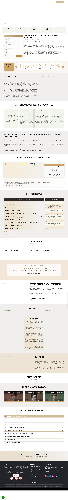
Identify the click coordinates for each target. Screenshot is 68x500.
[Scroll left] (16, 67)
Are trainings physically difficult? (13, 445)
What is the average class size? (12, 442)
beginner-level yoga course (23, 140)
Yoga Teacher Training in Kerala (9, 484)
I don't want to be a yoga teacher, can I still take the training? (19, 433)
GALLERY (55, 5)
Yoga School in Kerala (18, 466)
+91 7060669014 (47, 471)
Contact (32, 474)
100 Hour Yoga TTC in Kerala (35, 466)
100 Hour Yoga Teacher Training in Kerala (30, 484)
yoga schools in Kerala (18, 270)
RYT (36, 271)
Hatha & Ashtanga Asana (10, 247)
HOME (29, 5)
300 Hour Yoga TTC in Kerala (35, 469)
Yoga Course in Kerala (29, 486)
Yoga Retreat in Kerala (59, 486)
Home (5, 23)
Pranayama (7, 253)
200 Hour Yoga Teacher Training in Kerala (43, 484)
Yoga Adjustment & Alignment (11, 250)
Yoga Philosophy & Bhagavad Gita (43, 247)
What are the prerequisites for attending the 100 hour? (17, 436)
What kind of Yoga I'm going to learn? (14, 430)
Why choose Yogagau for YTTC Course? (14, 424)
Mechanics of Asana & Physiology (42, 250)
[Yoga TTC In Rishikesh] (3, 497)
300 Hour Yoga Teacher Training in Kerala (33, 41)
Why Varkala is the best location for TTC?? (15, 427)
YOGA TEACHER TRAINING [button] (40, 5)
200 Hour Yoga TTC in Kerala (10, 486)
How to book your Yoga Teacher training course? (16, 416)
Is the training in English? (11, 439)
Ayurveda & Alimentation (41, 255)
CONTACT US (61, 5)
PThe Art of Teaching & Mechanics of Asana (44, 253)
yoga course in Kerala (33, 51)
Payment (32, 472)
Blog (31, 471)
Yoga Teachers (51, 486)
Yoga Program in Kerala (37, 486)
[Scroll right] (63, 67)
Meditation (7, 255)
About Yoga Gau (45, 486)
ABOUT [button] (32, 5)
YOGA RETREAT (50, 5)
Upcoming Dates (33, 476)
